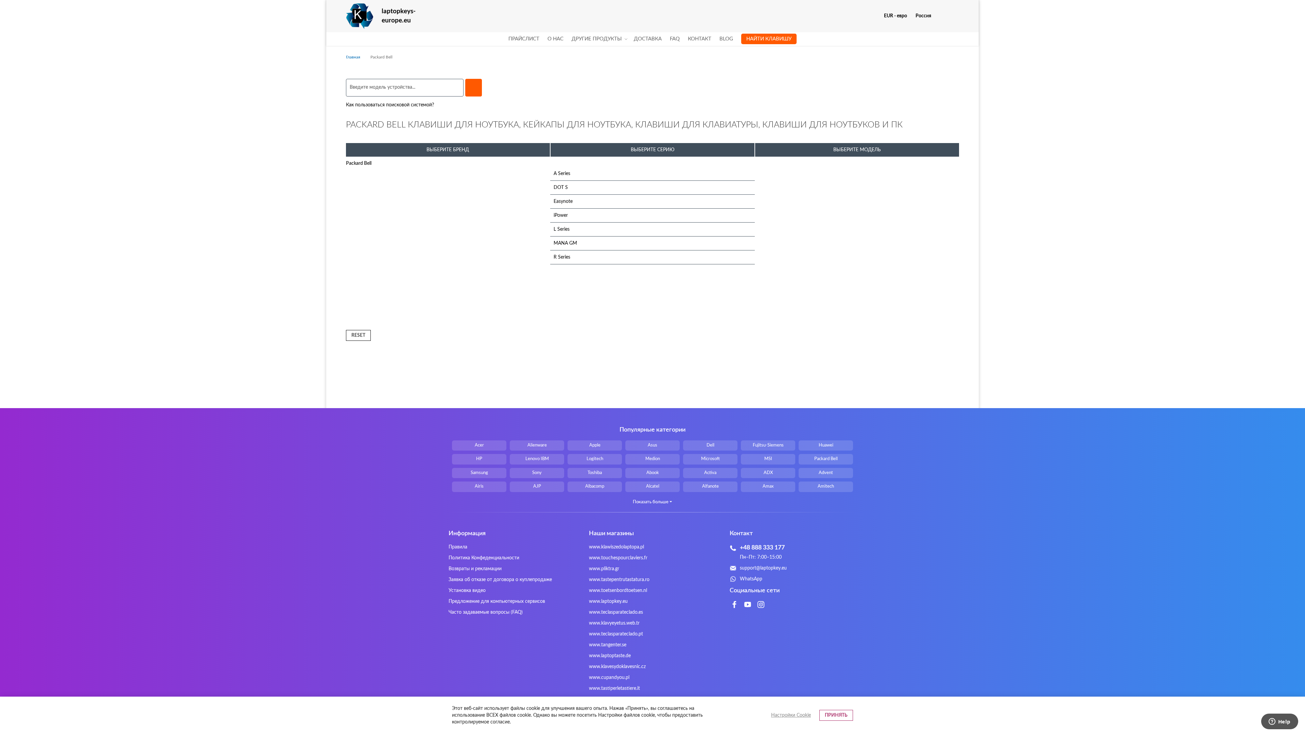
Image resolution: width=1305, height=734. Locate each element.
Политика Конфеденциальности (484, 558)
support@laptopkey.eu (763, 568)
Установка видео (467, 590)
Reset (358, 335)
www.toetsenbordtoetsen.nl (618, 590)
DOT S (561, 187)
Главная (353, 57)
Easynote (563, 201)
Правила (458, 547)
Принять (836, 715)
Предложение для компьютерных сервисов (497, 601)
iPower (561, 215)
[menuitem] (523, 39)
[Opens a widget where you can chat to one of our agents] (1279, 722)
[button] (898, 16)
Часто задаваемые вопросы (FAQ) (486, 612)
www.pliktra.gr (604, 568)
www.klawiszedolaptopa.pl (616, 547)
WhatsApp (751, 579)
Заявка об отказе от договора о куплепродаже (500, 579)
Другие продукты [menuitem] (597, 38)
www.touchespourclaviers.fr (618, 558)
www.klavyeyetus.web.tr (614, 623)
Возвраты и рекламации (475, 568)
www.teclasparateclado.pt (616, 634)
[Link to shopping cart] (941, 16)
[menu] (652, 39)
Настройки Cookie (791, 715)
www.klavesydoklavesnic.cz (617, 666)
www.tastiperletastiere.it (614, 688)
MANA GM (565, 243)
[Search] (473, 88)
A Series (562, 173)
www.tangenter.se (607, 645)
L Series (562, 229)
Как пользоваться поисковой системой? (390, 105)
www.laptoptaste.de (610, 655)
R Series (562, 257)
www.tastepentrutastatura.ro (619, 579)
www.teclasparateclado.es (616, 612)
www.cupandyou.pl (609, 677)
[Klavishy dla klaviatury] (359, 16)
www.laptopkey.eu (608, 601)
